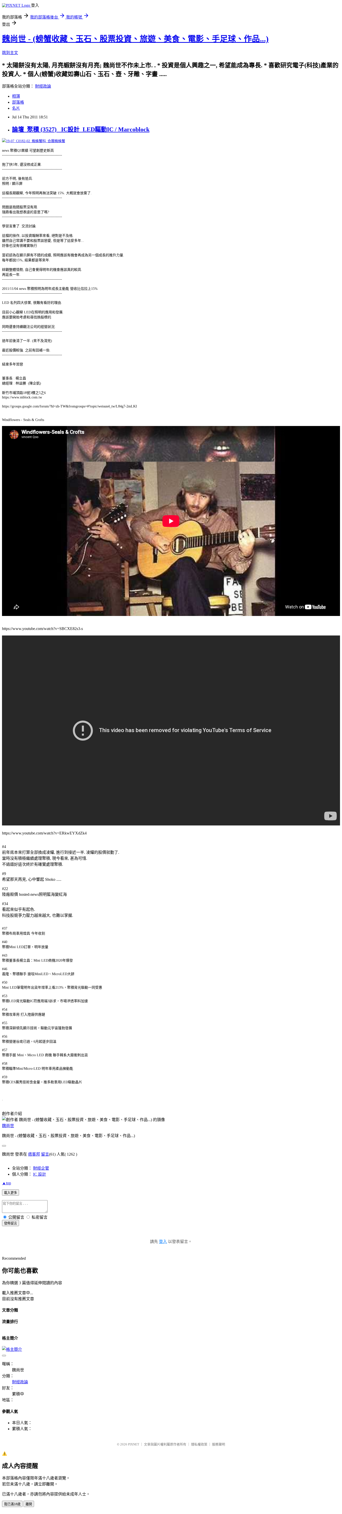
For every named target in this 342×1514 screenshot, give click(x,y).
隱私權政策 (199, 1444)
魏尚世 (8, 1126)
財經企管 (41, 1168)
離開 (29, 1504)
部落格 (18, 102)
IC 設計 (39, 1174)
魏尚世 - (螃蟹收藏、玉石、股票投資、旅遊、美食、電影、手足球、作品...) (135, 38)
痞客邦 (34, 1154)
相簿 (16, 96)
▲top (6, 1183)
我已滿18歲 (12, 1504)
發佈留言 (10, 1223)
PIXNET (133, 1444)
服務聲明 (218, 1444)
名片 (16, 108)
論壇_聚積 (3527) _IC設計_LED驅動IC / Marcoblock (80, 129)
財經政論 (43, 86)
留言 (45, 1154)
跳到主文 (10, 53)
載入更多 (10, 1193)
